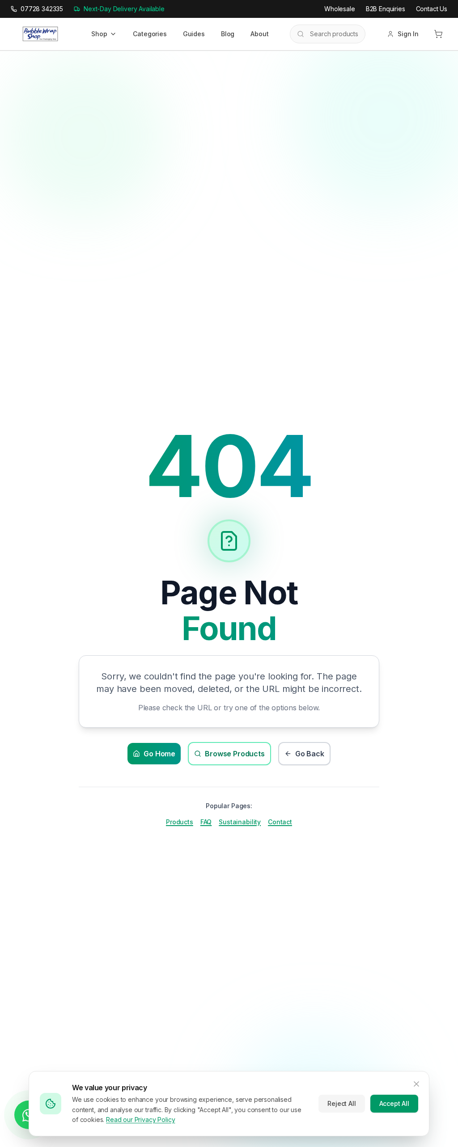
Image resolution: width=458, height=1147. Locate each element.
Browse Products (235, 753)
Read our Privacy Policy (140, 1119)
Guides (194, 34)
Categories (149, 34)
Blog (227, 34)
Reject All (341, 1103)
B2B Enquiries (385, 9)
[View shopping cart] (438, 34)
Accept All (394, 1103)
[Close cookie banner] (416, 1084)
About (259, 34)
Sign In (408, 34)
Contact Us (431, 9)
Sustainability (240, 822)
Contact (280, 822)
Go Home (159, 753)
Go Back (309, 753)
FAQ (206, 822)
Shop (99, 34)
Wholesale (339, 9)
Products (179, 822)
